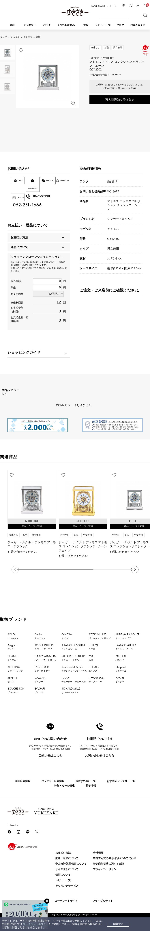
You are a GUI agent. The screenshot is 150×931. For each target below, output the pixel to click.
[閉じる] (46, 901)
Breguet (12, 646)
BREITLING (15, 668)
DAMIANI (40, 679)
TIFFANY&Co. (96, 679)
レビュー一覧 (63, 880)
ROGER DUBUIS (44, 646)
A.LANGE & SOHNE (73, 646)
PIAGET (119, 679)
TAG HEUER (42, 668)
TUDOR (74, 679)
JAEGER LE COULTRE (73, 657)
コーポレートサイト (66, 900)
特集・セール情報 (64, 785)
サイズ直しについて (66, 869)
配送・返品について (66, 858)
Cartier (40, 636)
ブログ (120, 25)
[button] (134, 569)
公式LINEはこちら (50, 755)
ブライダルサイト (103, 900)
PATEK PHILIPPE (99, 636)
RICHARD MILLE (70, 690)
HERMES (94, 668)
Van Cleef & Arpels (74, 668)
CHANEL (13, 657)
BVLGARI (40, 690)
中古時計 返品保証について (71, 863)
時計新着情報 (22, 781)
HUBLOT (93, 646)
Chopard (120, 668)
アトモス (27, 37)
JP (110, 6)
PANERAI (120, 657)
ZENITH (12, 679)
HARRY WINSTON (46, 657)
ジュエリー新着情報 (52, 781)
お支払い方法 (63, 852)
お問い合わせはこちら (99, 755)
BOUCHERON (16, 690)
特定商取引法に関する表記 (108, 863)
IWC (91, 657)
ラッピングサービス (66, 885)
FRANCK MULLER (125, 646)
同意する (118, 924)
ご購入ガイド (137, 25)
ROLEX (13, 636)
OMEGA (66, 636)
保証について (63, 874)
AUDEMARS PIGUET (127, 636)
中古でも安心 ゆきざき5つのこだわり (114, 858)
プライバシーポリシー (35, 924)
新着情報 (91, 785)
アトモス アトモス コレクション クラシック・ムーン (124, 205)
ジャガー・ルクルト (10, 37)
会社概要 (98, 852)
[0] (145, 5)
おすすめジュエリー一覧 (121, 781)
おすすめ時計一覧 (85, 781)
